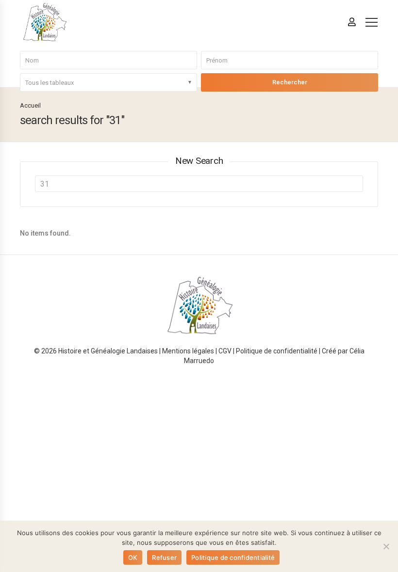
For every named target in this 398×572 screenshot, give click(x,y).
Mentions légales (188, 351)
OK (133, 557)
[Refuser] (386, 546)
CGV (225, 351)
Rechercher (289, 82)
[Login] (352, 22)
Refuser (164, 557)
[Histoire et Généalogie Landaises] (44, 22)
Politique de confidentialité (276, 351)
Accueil (30, 105)
